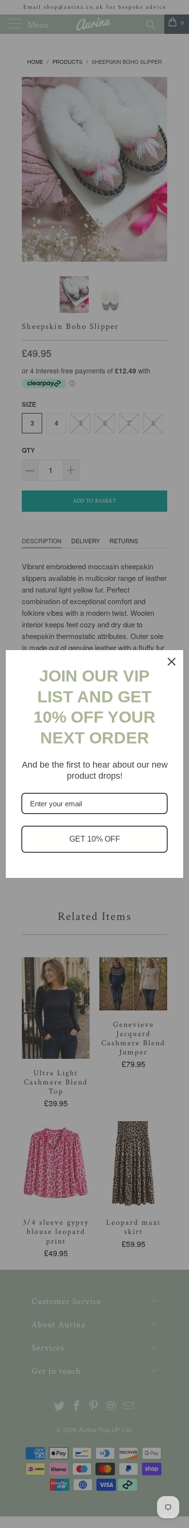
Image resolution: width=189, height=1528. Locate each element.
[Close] (171, 661)
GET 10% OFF (94, 839)
